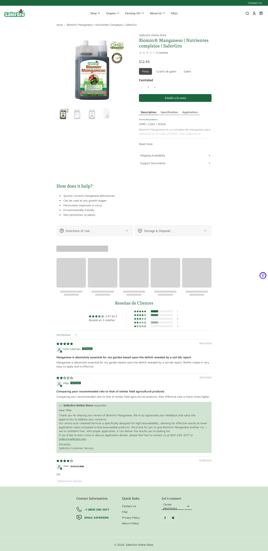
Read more (146, 144)
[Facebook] (165, 517)
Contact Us (255, 2)
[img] (64, 343)
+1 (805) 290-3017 (96, 509)
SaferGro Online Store (139, 544)
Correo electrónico (170, 506)
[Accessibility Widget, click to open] (262, 275)
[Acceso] (254, 13)
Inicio (59, 24)
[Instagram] (173, 517)
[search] (247, 13)
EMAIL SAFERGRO (96, 517)
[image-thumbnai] (63, 113)
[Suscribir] (188, 506)
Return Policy (130, 523)
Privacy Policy (131, 517)
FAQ (124, 511)
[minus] (142, 87)
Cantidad (146, 80)
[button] (147, 52)
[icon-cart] (260, 13)
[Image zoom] (92, 69)
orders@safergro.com (72, 439)
